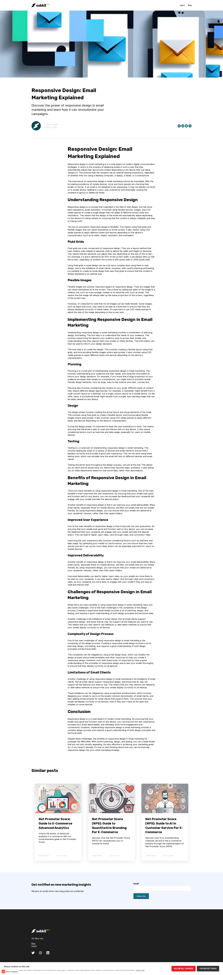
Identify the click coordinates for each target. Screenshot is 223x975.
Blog (33, 943)
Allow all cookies (183, 969)
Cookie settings (208, 969)
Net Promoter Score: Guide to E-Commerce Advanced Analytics (55, 823)
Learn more (140, 970)
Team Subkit (52, 124)
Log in (34, 946)
